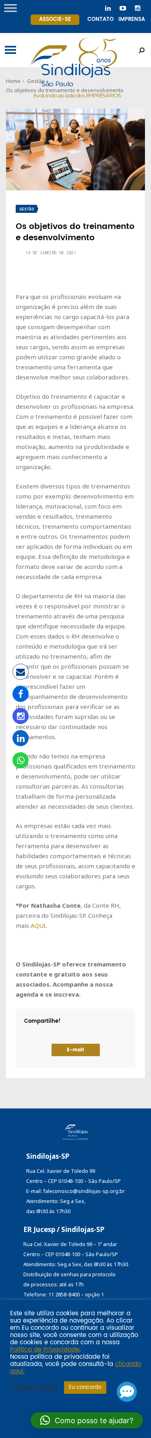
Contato (100, 19)
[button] (87, 1420)
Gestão (26, 209)
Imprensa (131, 19)
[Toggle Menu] (10, 8)
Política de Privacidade (44, 1350)
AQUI (38, 925)
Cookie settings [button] (35, 1387)
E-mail (75, 1050)
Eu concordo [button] (85, 1387)
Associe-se (55, 19)
